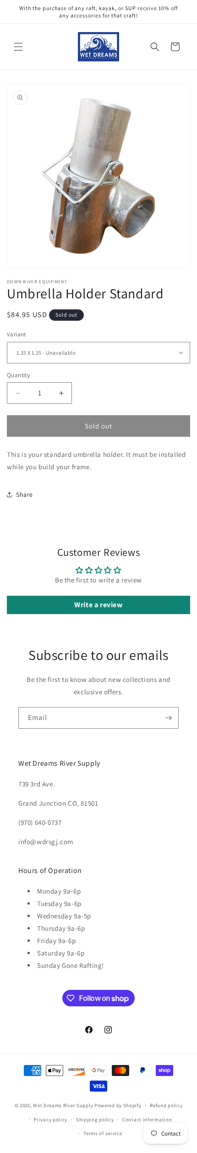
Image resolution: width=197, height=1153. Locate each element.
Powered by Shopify (118, 1105)
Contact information (147, 1119)
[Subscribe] (168, 718)
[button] (18, 47)
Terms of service (102, 1133)
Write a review (98, 604)
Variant (16, 334)
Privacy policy (50, 1119)
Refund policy (166, 1105)
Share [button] (24, 494)
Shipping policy (95, 1119)
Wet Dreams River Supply (63, 1105)
